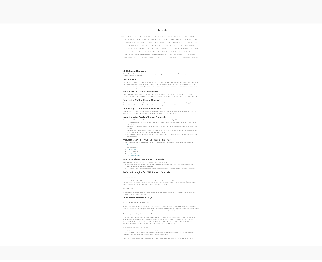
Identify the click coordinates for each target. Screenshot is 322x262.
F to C (139, 51)
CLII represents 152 (132, 145)
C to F (133, 51)
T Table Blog (144, 45)
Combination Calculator (159, 54)
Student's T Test (130, 39)
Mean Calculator (192, 54)
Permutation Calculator (176, 54)
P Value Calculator (149, 51)
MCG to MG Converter (172, 45)
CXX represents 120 (132, 153)
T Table (130, 36)
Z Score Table (141, 42)
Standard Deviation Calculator (180, 51)
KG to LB (150, 48)
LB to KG (157, 48)
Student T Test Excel (174, 36)
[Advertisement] (161, 12)
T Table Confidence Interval (156, 42)
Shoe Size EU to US (159, 60)
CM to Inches (175, 48)
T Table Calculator (188, 36)
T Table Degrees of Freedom (172, 39)
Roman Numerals (163, 51)
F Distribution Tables (157, 45)
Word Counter (161, 57)
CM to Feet (165, 48)
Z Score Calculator (191, 42)
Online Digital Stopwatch (165, 63)
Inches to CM (185, 48)
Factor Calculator (174, 57)
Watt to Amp (194, 48)
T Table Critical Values (190, 39)
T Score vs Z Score (159, 36)
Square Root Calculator (190, 57)
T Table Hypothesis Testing (175, 42)
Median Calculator (130, 57)
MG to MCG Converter (187, 45)
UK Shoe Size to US (190, 60)
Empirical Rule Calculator (146, 57)
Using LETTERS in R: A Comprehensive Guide (137, 54)
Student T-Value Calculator (143, 36)
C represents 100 (132, 149)
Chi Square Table (133, 45)
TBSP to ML (142, 48)
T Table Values (141, 39)
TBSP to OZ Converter (130, 48)
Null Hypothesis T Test (155, 39)
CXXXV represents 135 (133, 155)
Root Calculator (131, 60)
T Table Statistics (130, 42)
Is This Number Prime (145, 60)
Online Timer (152, 63)
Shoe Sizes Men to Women (174, 60)
